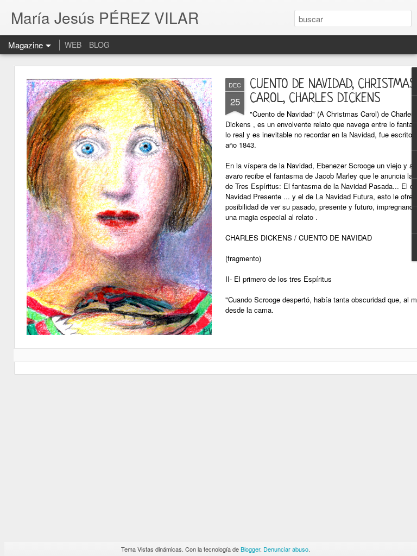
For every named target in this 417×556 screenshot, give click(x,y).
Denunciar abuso (285, 549)
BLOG (99, 44)
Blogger (250, 549)
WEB (73, 44)
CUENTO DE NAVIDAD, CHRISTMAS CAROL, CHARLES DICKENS (333, 92)
